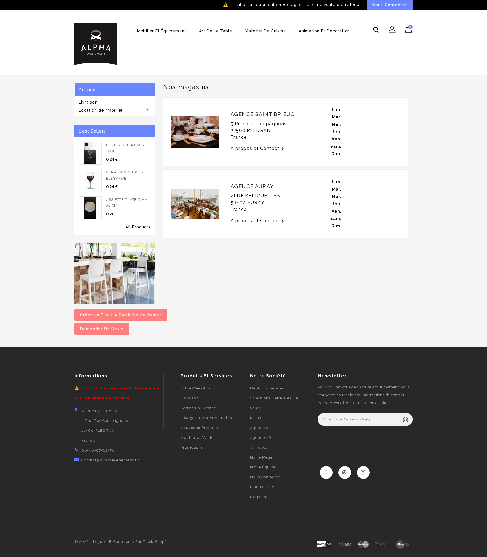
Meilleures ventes (198, 437)
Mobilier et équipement (161, 31)
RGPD (255, 418)
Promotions (192, 447)
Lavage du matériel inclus (206, 418)
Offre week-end (196, 388)
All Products (137, 227)
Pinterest (344, 472)
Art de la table (215, 31)
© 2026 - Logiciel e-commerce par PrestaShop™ (120, 542)
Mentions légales (267, 388)
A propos (258, 447)
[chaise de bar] (114, 273)
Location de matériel (101, 110)
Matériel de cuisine (265, 31)
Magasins (259, 497)
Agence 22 (260, 428)
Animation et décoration (324, 31)
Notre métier (262, 457)
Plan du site (262, 487)
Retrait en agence (198, 408)
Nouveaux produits (199, 428)
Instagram (363, 472)
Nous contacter (265, 477)
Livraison (88, 102)
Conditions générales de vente (274, 403)
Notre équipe (263, 467)
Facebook (326, 472)
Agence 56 (260, 437)
